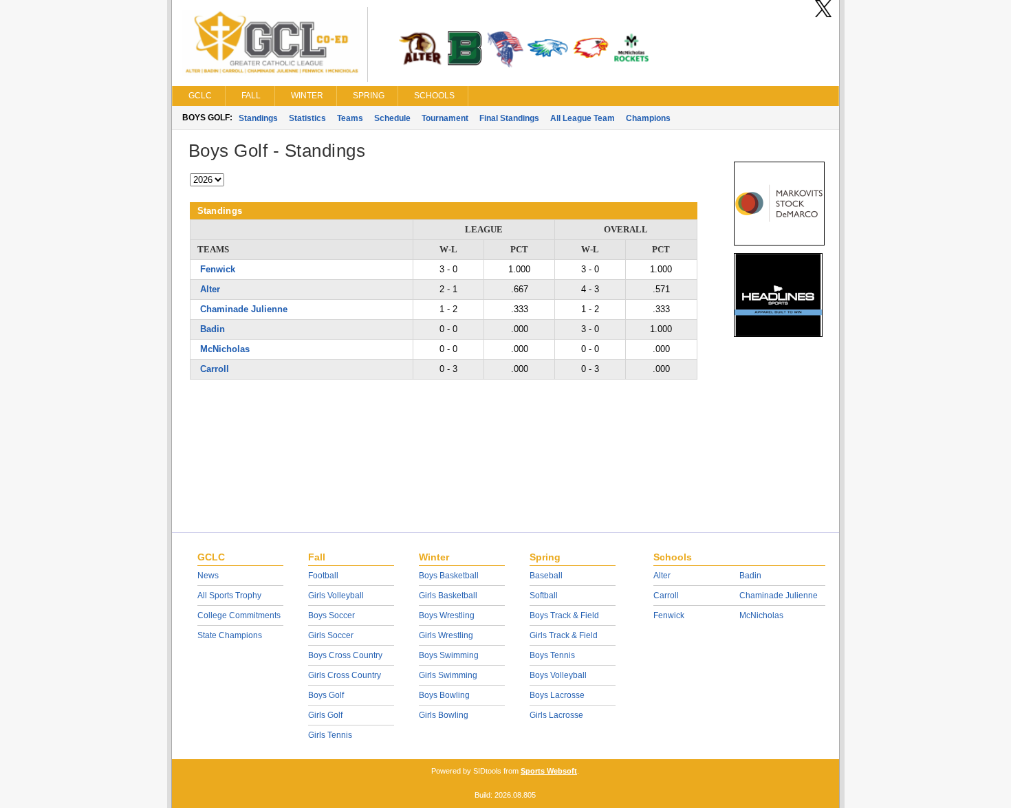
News (208, 575)
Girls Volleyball (336, 595)
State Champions (229, 635)
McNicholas (225, 349)
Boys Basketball (449, 575)
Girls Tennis (330, 735)
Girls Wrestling (446, 635)
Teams (350, 118)
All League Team (582, 118)
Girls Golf (325, 715)
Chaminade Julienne (243, 309)
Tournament (445, 118)
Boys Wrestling (447, 615)
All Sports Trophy (229, 595)
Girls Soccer (331, 635)
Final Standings (509, 118)
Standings (258, 118)
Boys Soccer (331, 615)
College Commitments (239, 615)
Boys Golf (326, 695)
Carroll (214, 369)
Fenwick (217, 269)
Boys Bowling (444, 695)
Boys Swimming (449, 655)
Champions (648, 118)
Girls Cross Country (344, 675)
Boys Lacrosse (557, 695)
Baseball (546, 575)
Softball (544, 595)
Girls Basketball (448, 595)
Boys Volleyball (558, 675)
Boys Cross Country (345, 655)
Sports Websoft (549, 771)
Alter (210, 289)
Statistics (307, 118)
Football (323, 575)
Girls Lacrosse (556, 715)
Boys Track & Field (564, 615)
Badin (212, 329)
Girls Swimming (448, 675)
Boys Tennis (552, 655)
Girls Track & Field (564, 635)
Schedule (392, 118)
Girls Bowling (443, 715)
